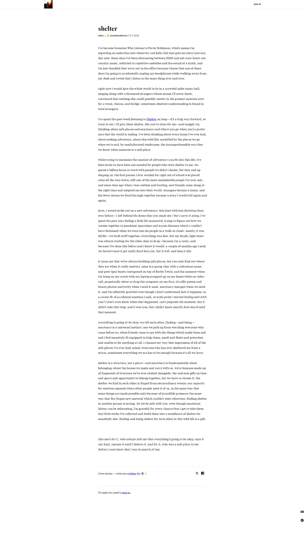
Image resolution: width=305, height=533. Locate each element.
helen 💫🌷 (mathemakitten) (112, 35)
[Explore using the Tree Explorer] (302, 520)
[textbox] (152, 29)
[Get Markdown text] (302, 512)
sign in (126, 492)
